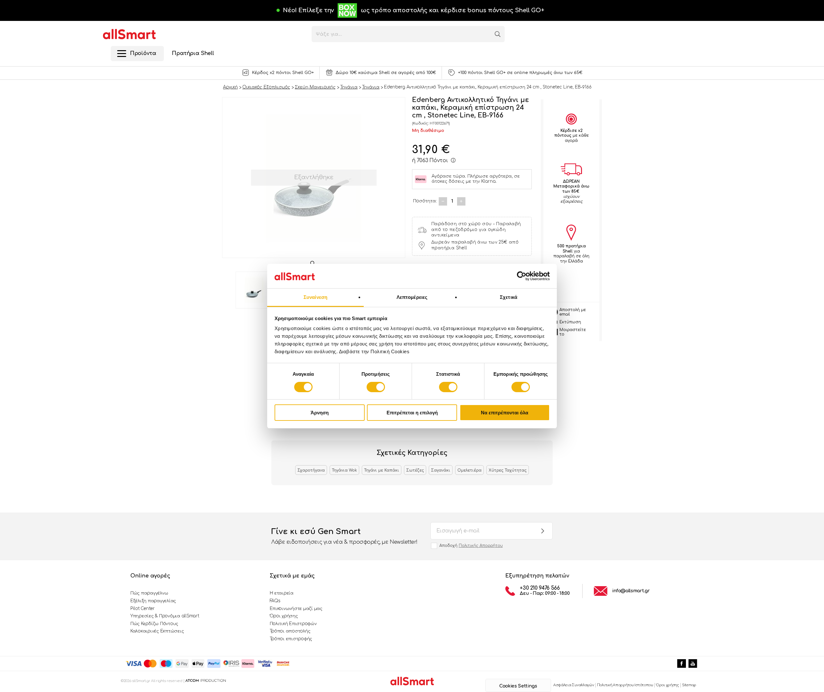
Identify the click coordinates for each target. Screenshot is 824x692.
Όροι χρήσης (284, 616)
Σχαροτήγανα (311, 470)
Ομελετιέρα (469, 470)
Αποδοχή (471, 545)
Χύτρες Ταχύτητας (508, 470)
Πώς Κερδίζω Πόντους (154, 624)
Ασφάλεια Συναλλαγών (573, 685)
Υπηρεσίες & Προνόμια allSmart (164, 616)
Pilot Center (142, 608)
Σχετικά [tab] (508, 297)
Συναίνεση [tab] (315, 297)
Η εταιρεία (282, 593)
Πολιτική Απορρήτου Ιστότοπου (625, 685)
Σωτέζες (415, 470)
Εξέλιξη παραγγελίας (153, 601)
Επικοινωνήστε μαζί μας (296, 608)
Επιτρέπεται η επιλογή (412, 412)
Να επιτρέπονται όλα (504, 412)
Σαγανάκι (440, 470)
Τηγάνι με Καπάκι (381, 470)
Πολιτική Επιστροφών (293, 624)
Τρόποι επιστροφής (291, 639)
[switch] (376, 387)
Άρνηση (320, 412)
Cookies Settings (518, 686)
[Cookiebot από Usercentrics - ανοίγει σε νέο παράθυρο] (521, 276)
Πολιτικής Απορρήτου (481, 545)
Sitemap (689, 685)
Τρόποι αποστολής (290, 631)
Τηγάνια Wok (344, 470)
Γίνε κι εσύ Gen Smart (344, 536)
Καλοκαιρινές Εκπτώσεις (157, 631)
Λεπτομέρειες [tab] (412, 297)
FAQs (275, 601)
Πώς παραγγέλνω (149, 593)
